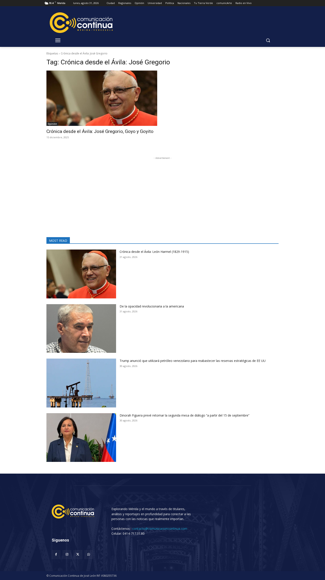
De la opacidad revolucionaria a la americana (152, 306)
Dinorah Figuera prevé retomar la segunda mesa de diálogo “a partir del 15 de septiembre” (184, 415)
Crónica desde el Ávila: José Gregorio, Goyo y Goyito (99, 131)
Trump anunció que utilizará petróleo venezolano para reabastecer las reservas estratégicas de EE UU (193, 361)
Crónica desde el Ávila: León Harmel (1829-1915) (154, 252)
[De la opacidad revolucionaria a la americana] (81, 328)
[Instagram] (67, 554)
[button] (268, 40)
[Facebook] (56, 554)
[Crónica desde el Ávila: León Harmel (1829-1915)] (81, 274)
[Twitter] (77, 554)
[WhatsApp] (88, 554)
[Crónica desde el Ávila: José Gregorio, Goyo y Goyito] (101, 98)
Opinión (52, 123)
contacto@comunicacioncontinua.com (159, 528)
